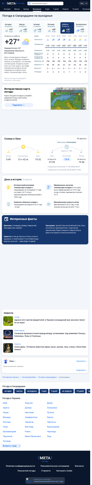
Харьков (29, 403)
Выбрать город (10, 446)
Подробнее (17, 105)
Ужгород (7, 441)
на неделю (67, 391)
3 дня (47, 9)
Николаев (29, 412)
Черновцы (51, 431)
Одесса (6, 408)
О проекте (46, 471)
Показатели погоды (27, 471)
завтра (19, 391)
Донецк (28, 408)
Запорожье (52, 408)
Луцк (49, 436)
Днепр (50, 403)
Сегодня (7, 9)
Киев (5, 403)
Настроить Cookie (64, 471)
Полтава (7, 422)
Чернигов (29, 422)
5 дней (56, 9)
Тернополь (7, 436)
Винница (7, 417)
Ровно (27, 431)
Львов (6, 412)
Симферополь (31, 417)
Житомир (29, 427)
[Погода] (45, 457)
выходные (32, 391)
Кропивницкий (9, 431)
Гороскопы (80, 361)
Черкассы (51, 422)
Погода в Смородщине (47, 377)
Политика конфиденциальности (20, 466)
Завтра (26, 9)
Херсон (50, 417)
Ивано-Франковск (33, 436)
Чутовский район (29, 377)
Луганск (50, 412)
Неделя (65, 9)
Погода (21, 3)
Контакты (79, 466)
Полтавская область (10, 377)
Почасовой (86, 9)
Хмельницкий (53, 427)
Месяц (17, 9)
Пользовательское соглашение (55, 466)
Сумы (5, 427)
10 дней (75, 9)
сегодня (8, 391)
